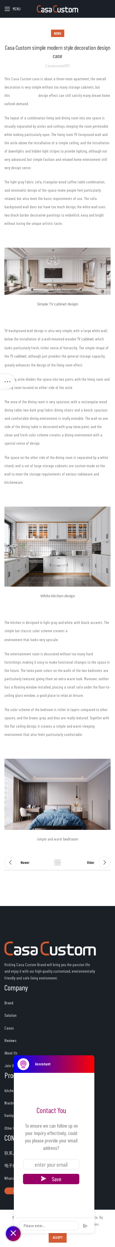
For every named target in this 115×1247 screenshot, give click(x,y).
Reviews (10, 1040)
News (57, 33)
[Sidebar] (7, 381)
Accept (58, 1237)
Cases (9, 1027)
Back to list (57, 862)
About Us (10, 1052)
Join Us (10, 1065)
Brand (8, 1002)
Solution (10, 1015)
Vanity (9, 1115)
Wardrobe (11, 1102)
